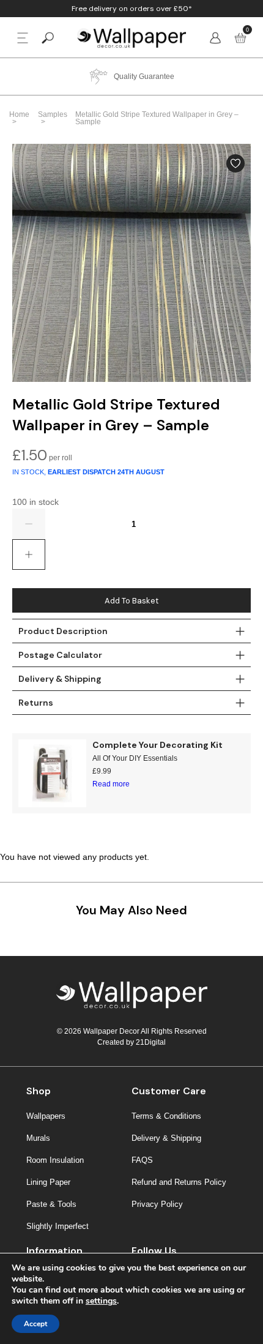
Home (19, 114)
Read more (111, 784)
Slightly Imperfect (57, 1226)
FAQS (142, 1160)
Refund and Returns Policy (179, 1182)
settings (101, 1301)
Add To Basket (131, 600)
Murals (38, 1138)
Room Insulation (55, 1160)
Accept (35, 1324)
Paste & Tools (51, 1204)
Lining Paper (48, 1182)
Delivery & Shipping (166, 1138)
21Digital (151, 1042)
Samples (52, 114)
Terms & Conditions (166, 1116)
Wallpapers (45, 1116)
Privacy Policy (157, 1204)
